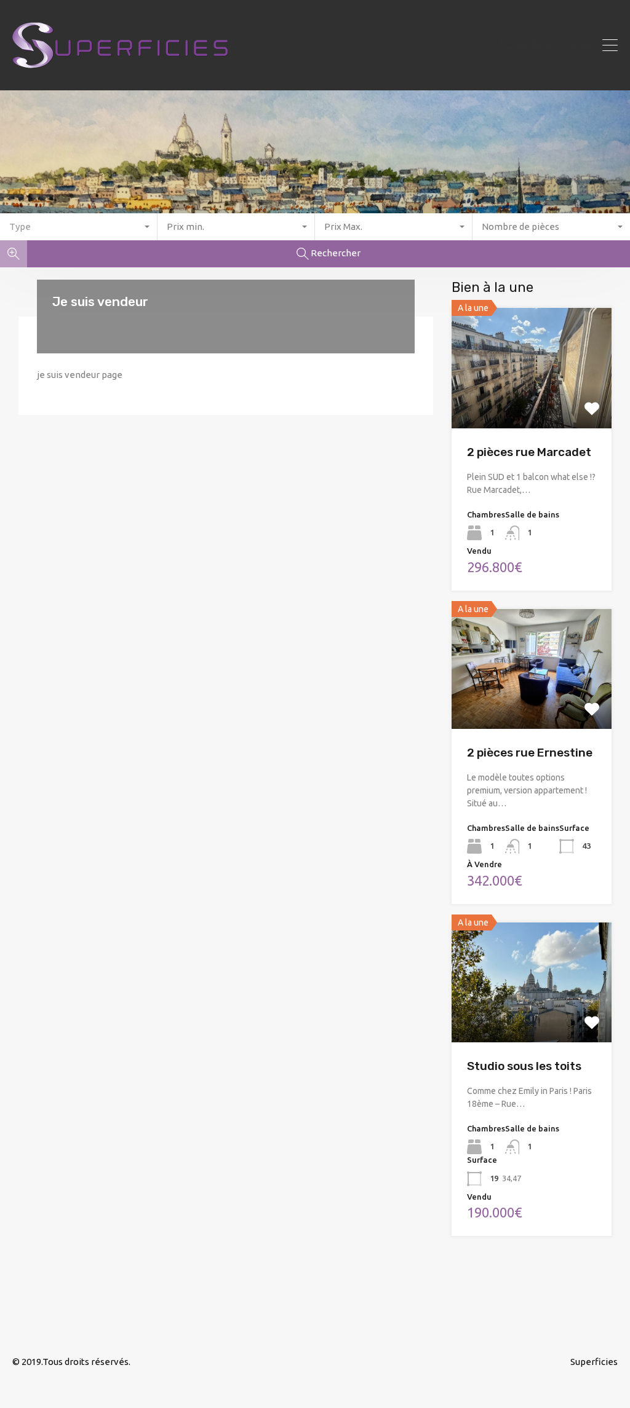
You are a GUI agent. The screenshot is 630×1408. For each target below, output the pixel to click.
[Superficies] (120, 75)
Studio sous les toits (524, 1066)
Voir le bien (531, 404)
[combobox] (79, 226)
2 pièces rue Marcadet (529, 452)
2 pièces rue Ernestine (529, 752)
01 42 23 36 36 (553, 45)
